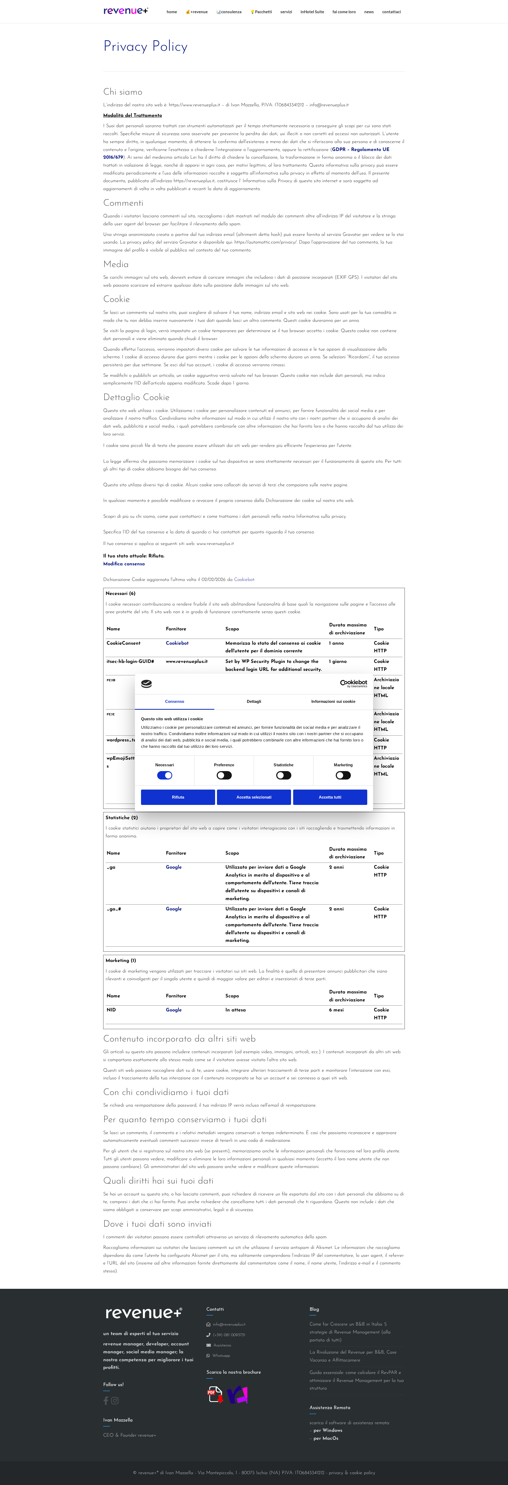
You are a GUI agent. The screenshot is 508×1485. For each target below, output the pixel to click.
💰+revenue (196, 11)
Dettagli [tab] (254, 701)
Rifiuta (178, 797)
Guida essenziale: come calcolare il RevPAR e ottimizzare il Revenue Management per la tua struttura (357, 1381)
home (172, 11)
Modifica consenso (124, 564)
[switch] (224, 775)
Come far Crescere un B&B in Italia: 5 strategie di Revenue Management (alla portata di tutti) (350, 1332)
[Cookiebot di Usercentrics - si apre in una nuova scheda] (344, 684)
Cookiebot (244, 580)
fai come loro (344, 11)
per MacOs (326, 1438)
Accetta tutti (330, 797)
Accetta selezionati (254, 797)
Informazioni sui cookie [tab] (333, 701)
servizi (286, 11)
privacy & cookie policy (352, 1473)
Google (174, 867)
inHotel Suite (312, 11)
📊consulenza (229, 11)
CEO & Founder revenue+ (129, 1435)
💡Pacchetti (261, 11)
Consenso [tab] (174, 701)
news (369, 11)
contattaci (391, 11)
